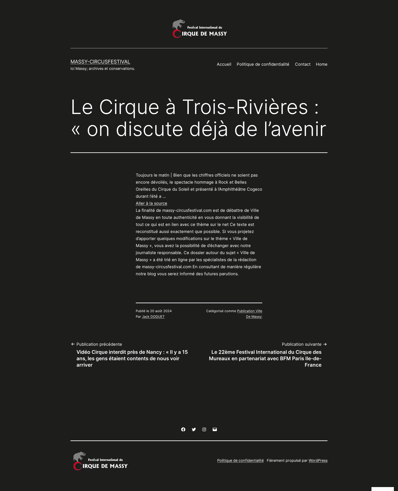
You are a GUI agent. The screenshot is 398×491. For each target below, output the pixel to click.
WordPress (318, 460)
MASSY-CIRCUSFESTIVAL (100, 62)
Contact (303, 64)
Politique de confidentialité (263, 64)
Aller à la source (151, 203)
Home (322, 64)
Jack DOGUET (153, 316)
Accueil (224, 64)
